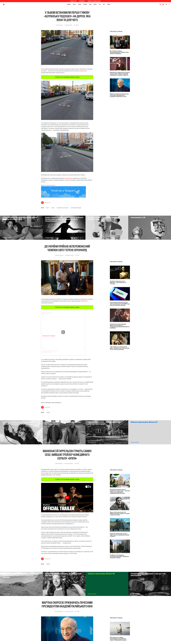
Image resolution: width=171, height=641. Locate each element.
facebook (72, 77)
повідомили (82, 71)
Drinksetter (73, 1)
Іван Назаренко (59, 611)
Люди (79, 4)
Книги (95, 4)
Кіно (90, 4)
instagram (66, 77)
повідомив (83, 301)
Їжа (104, 4)
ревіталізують (68, 178)
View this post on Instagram (48, 335)
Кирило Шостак (59, 255)
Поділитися (47, 203)
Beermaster (82, 1)
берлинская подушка (76, 207)
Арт (100, 4)
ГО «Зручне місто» (50, 185)
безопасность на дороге (63, 207)
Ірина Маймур (59, 463)
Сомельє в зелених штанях (94, 1)
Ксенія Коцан (59, 25)
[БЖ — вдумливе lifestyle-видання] (9, 4)
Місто (74, 4)
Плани (108, 4)
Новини (69, 4)
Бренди (85, 4)
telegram (77, 77)
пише (54, 475)
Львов (52, 207)
